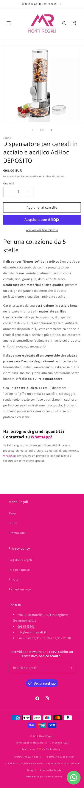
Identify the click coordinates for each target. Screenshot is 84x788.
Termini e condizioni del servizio (26, 763)
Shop (12, 513)
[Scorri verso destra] (51, 130)
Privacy (13, 579)
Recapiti (31, 770)
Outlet (13, 523)
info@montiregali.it (31, 632)
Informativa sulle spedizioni (64, 763)
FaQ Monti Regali (20, 560)
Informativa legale (50, 770)
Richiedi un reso (20, 589)
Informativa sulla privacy (60, 756)
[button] (8, 23)
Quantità (8, 183)
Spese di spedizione (31, 176)
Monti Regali (46, 736)
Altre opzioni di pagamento (42, 229)
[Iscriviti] (70, 668)
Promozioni (17, 533)
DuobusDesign (54, 749)
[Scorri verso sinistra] (32, 130)
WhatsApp (41, 437)
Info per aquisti (19, 570)
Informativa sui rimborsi (28, 756)
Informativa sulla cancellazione (44, 776)
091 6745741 (26, 626)
